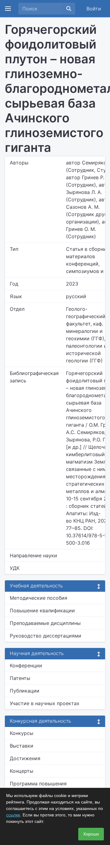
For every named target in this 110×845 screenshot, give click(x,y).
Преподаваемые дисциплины (45, 623)
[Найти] (69, 8)
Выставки (21, 746)
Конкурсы (21, 733)
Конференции (26, 665)
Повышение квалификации (42, 610)
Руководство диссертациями (45, 636)
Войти (93, 9)
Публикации (24, 691)
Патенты (20, 678)
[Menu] (7, 8)
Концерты (21, 771)
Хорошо (91, 833)
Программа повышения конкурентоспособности (39, 787)
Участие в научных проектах (44, 703)
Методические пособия (38, 598)
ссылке (13, 814)
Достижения (25, 758)
